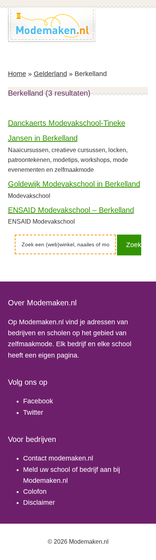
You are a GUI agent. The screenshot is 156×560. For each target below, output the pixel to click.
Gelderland (50, 74)
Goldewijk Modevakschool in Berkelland (74, 184)
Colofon (35, 491)
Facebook (38, 401)
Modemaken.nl (52, 25)
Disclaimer (39, 502)
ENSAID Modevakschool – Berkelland (71, 210)
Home (17, 74)
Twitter (33, 412)
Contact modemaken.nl (58, 458)
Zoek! (133, 245)
